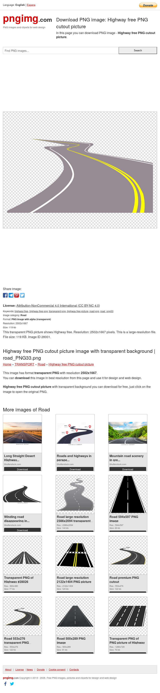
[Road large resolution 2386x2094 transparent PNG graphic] (75, 494)
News (30, 669)
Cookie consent (57, 669)
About (8, 669)
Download (22, 469)
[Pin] (16, 295)
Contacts (74, 669)
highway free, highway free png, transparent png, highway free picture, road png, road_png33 (64, 311)
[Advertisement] (80, 84)
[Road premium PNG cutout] (127, 555)
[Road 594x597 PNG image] (127, 494)
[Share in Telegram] (11, 295)
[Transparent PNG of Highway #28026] (22, 555)
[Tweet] (22, 295)
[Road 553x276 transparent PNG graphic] (22, 616)
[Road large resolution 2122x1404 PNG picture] (75, 555)
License (19, 669)
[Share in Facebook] (5, 295)
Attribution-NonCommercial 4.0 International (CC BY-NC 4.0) (58, 305)
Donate (41, 669)
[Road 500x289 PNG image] (75, 616)
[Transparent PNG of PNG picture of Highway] (127, 616)
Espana (31, 5)
